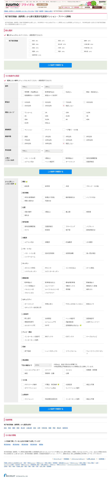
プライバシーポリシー (78, 459)
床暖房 (47, 242)
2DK (46, 116)
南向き (27, 215)
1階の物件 (28, 212)
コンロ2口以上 (71, 268)
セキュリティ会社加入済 (33, 307)
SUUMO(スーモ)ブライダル (20, 5)
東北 (10, 466)
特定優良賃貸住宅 (51, 399)
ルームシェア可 (50, 322)
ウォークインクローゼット (94, 352)
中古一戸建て (91, 462)
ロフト (27, 230)
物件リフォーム (25, 464)
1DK (67, 112)
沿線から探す (48, 11)
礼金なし (69, 92)
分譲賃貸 (69, 384)
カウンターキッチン (52, 271)
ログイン (97, 7)
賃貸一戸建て (48, 462)
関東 (14, 466)
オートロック (70, 162)
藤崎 (13, 428)
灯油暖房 (69, 242)
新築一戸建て (83, 462)
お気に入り (66, 7)
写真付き (48, 201)
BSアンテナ (49, 336)
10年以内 (48, 140)
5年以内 (89, 136)
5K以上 (47, 123)
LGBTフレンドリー (93, 322)
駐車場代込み (49, 92)
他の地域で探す (42, 7)
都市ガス (89, 289)
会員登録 (87, 7)
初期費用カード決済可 (32, 95)
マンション (28, 130)
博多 (54, 428)
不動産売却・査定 (35, 464)
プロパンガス (29, 293)
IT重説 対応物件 (51, 384)
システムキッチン (31, 271)
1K (46, 112)
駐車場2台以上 (50, 282)
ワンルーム (28, 112)
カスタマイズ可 (30, 325)
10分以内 (89, 102)
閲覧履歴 (76, 7)
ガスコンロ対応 (30, 268)
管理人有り (49, 304)
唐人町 (23, 428)
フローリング (70, 226)
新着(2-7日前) (50, 197)
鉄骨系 (47, 186)
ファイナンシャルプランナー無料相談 (76, 464)
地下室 (68, 230)
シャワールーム (30, 257)
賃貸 (36, 11)
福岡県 (41, 11)
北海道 (5, 466)
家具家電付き (90, 230)
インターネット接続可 (32, 336)
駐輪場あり (90, 282)
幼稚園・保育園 (91, 370)
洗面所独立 (90, 162)
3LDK (47, 119)
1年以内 (48, 136)
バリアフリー (49, 293)
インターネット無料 (31, 340)
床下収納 (28, 351)
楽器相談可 (90, 318)
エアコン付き (29, 162)
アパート (48, 130)
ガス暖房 (89, 242)
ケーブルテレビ (91, 336)
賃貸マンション (31, 462)
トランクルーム (71, 351)
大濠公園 (29, 428)
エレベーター (49, 286)
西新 (18, 428)
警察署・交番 (49, 373)
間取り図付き (29, 201)
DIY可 (47, 325)
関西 (29, 466)
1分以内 (27, 102)
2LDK (68, 116)
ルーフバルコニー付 (52, 289)
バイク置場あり (30, 286)
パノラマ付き (90, 197)
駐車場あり (69, 158)
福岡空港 (65, 428)
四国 (33, 466)
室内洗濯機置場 (91, 158)
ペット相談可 (49, 162)
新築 (26, 136)
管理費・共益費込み (31, 92)
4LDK (26, 123)
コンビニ (69, 370)
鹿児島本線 (7, 444)
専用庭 (68, 289)
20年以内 (89, 140)
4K (67, 119)
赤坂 (34, 428)
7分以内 (68, 102)
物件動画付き (70, 197)
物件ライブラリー (61, 464)
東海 (26, 466)
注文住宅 (17, 464)
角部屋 (88, 212)
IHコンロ (48, 268)
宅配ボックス (70, 286)
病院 (26, 373)
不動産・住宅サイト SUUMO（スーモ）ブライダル (19, 11)
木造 (67, 186)
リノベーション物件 (72, 388)
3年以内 (68, 136)
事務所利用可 (29, 322)
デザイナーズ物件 (31, 384)
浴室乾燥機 (69, 253)
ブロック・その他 (92, 186)
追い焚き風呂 (90, 253)
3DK (26, 119)
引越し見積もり (44, 464)
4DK (87, 119)
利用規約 (66, 459)
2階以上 (48, 158)
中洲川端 (44, 428)
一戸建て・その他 (72, 130)
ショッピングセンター (32, 370)
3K (87, 116)
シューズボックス (51, 351)
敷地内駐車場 (70, 282)
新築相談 (49, 466)
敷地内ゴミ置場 (91, 286)
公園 (67, 373)
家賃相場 (55, 462)
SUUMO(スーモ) (102, 2)
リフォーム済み (50, 388)
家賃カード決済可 (51, 95)
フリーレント (29, 399)
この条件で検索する (55, 65)
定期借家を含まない (72, 325)
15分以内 (28, 106)
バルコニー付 (29, 289)
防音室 (47, 230)
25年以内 (28, 143)
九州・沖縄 (42, 466)
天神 (39, 428)
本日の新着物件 (30, 197)
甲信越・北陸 (19, 466)
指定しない (69, 106)
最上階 (68, 212)
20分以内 (48, 106)
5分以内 (48, 102)
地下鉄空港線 (13, 41)
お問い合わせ (91, 459)
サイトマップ (57, 459)
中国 (37, 466)
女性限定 (48, 318)
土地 (97, 462)
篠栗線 (41, 444)
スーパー (48, 370)
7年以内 (27, 140)
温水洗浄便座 (49, 253)
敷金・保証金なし (92, 92)
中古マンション (74, 462)
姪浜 (5, 428)
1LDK (88, 112)
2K (25, 116)
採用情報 (101, 459)
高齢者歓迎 (69, 322)
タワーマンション (31, 388)
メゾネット (90, 226)
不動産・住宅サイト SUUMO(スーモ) (13, 462)
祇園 (50, 428)
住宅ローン (53, 464)
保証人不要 (90, 384)
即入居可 (28, 318)
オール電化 (90, 268)
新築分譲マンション (64, 462)
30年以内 (48, 143)
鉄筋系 (27, 186)
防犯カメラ (90, 304)
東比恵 (59, 428)
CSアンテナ (70, 336)
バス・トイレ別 (30, 158)
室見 (9, 428)
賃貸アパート (40, 462)
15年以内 (69, 140)
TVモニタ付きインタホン (74, 304)
